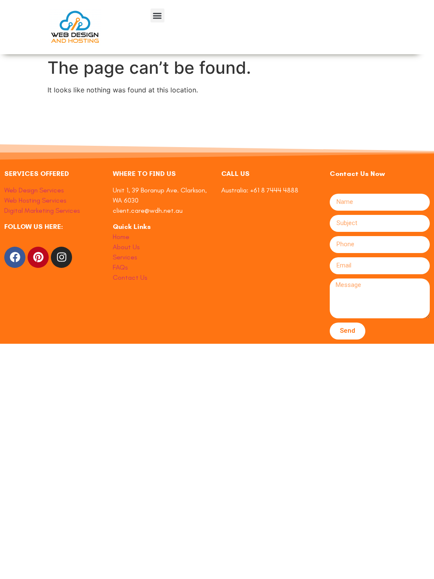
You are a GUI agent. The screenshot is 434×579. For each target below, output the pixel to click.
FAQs (120, 267)
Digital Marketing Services (42, 210)
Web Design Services (34, 190)
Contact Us (130, 277)
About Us (126, 247)
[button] (157, 15)
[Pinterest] (38, 257)
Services (125, 257)
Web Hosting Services (35, 200)
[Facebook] (14, 257)
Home (121, 237)
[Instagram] (61, 257)
